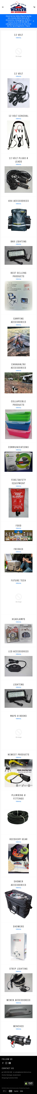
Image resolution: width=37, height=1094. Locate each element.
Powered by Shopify (24, 1088)
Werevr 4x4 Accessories (12, 1088)
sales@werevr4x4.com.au (23, 1072)
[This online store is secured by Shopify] (28, 1084)
